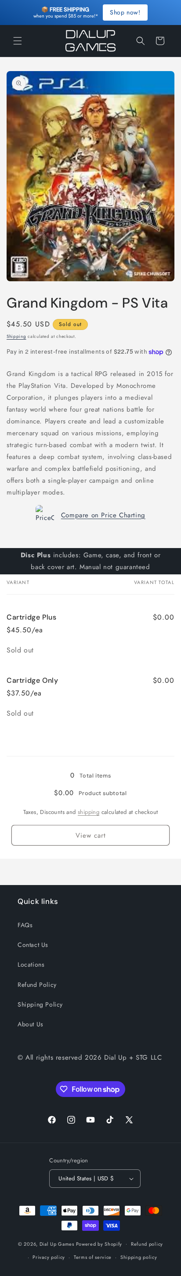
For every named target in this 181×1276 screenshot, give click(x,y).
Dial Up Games (57, 1243)
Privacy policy (49, 1257)
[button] (17, 40)
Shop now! (125, 12)
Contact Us (33, 944)
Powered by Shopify (99, 1243)
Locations (31, 964)
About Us (30, 1024)
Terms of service (93, 1257)
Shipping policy (138, 1257)
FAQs (25, 925)
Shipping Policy (40, 1004)
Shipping (16, 336)
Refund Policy (37, 984)
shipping (88, 812)
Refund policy (147, 1243)
